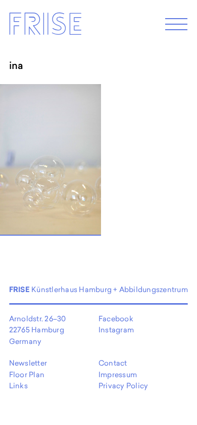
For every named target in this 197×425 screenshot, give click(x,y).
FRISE (45, 27)
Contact (112, 363)
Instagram (116, 329)
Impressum (117, 374)
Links (18, 385)
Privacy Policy (123, 385)
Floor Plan (26, 374)
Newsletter (28, 363)
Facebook (115, 318)
